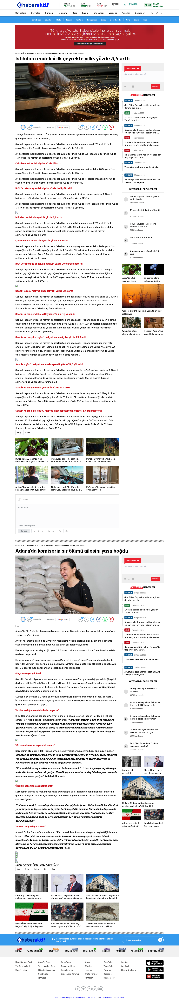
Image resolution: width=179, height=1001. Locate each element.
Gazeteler (140, 12)
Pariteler (79, 20)
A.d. (18, 869)
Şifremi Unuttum (128, 970)
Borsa (103, 20)
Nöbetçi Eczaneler (46, 970)
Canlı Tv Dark (44, 962)
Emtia (136, 20)
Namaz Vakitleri (35, 950)
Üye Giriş (124, 962)
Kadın (85, 12)
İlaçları (27, 869)
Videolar (113, 12)
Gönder (24, 531)
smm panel (43, 977)
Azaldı (27, 432)
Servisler (35, 12)
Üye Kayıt (125, 966)
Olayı (53, 869)
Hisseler (69, 20)
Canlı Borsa (36, 20)
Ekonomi (63, 12)
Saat (36, 432)
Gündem (49, 12)
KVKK (96, 997)
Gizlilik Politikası (79, 997)
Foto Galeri (98, 12)
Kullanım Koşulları (107, 997)
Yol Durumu (137, 950)
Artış (19, 432)
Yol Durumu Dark (22, 966)
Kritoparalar (92, 20)
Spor (74, 12)
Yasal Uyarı (119, 997)
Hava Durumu (71, 950)
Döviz (128, 20)
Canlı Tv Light (21, 970)
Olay (45, 869)
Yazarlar (126, 12)
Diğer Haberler (115, 20)
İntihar (37, 869)
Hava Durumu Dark (23, 962)
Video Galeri (108, 966)
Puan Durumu (89, 950)
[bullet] (53, 531)
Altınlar (58, 20)
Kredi (145, 20)
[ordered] (49, 531)
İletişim (69, 997)
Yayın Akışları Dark (46, 966)
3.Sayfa (40, 545)
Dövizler (48, 20)
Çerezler (90, 997)
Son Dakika (20, 12)
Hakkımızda (60, 997)
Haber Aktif (19, 53)
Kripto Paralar (156, 950)
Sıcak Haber (109, 977)
